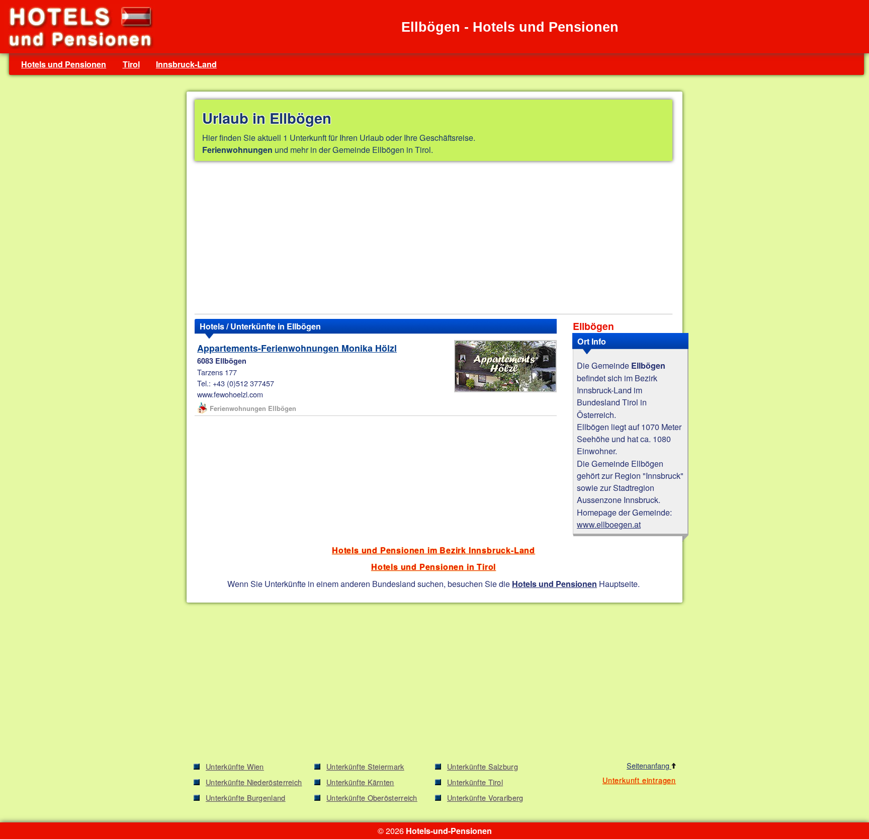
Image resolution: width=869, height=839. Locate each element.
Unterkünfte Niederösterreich (254, 782)
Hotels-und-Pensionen (449, 830)
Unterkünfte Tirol (475, 782)
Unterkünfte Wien (235, 766)
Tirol (131, 64)
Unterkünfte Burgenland (246, 797)
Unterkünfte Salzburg (482, 766)
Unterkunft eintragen (639, 780)
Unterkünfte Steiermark (365, 766)
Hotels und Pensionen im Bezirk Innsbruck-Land (433, 550)
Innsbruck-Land (186, 64)
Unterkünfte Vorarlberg (485, 797)
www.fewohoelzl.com (230, 394)
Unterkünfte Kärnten (360, 782)
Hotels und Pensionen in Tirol (433, 566)
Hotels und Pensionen (63, 64)
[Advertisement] (433, 239)
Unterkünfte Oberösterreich (371, 797)
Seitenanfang (649, 765)
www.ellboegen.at (609, 524)
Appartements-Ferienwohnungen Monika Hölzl (297, 348)
